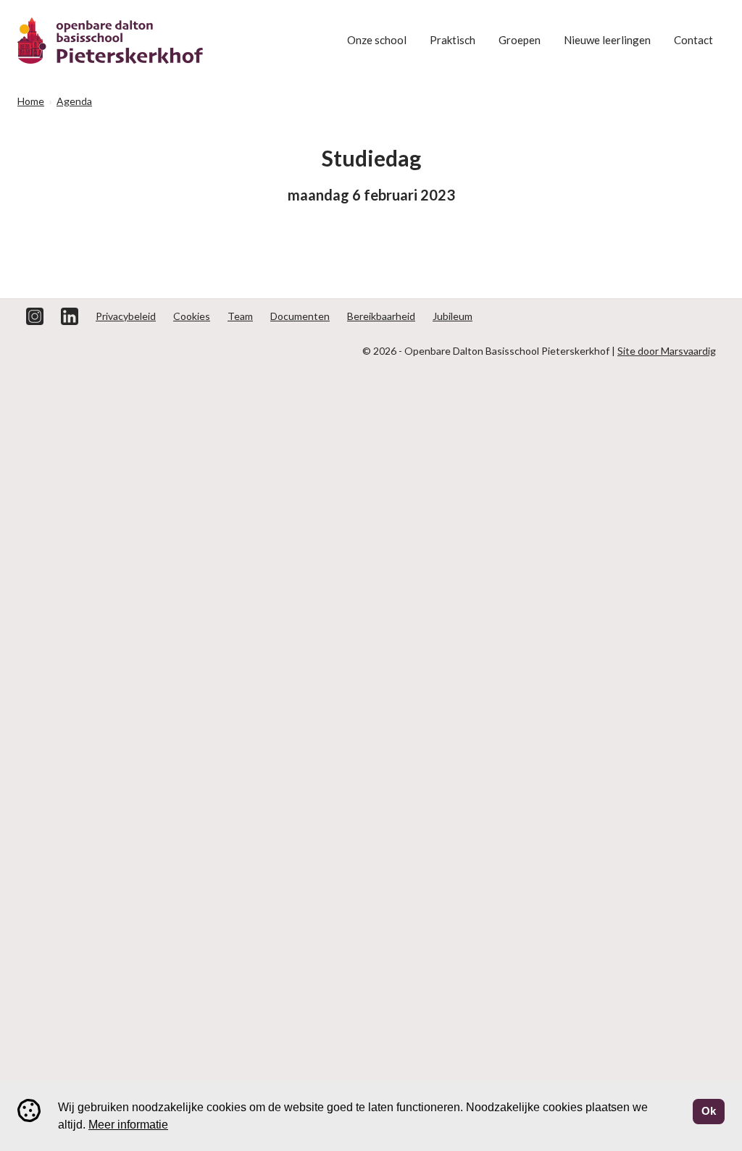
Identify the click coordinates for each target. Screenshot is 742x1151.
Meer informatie (128, 1124)
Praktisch (452, 39)
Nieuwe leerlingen (607, 39)
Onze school (377, 39)
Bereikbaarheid (381, 316)
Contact (693, 39)
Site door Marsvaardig (666, 351)
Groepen (520, 39)
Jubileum (452, 316)
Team (240, 316)
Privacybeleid (126, 316)
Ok (708, 1111)
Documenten (300, 316)
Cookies (191, 316)
